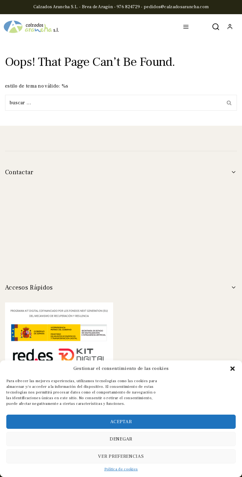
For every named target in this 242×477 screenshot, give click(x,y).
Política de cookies (121, 469)
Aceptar (121, 422)
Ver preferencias (121, 456)
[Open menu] (186, 27)
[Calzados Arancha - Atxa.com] (31, 27)
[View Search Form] (216, 26)
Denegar (121, 439)
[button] (232, 368)
